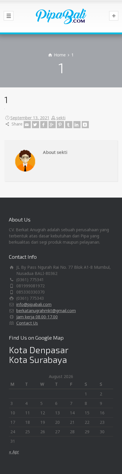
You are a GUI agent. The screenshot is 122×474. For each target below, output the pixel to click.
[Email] (27, 124)
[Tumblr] (68, 124)
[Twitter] (35, 124)
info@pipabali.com (34, 304)
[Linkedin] (77, 124)
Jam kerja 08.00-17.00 (37, 317)
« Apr (14, 452)
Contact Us (27, 323)
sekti (60, 117)
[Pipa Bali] (61, 16)
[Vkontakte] (85, 124)
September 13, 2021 (29, 117)
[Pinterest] (60, 124)
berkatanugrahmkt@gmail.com (46, 310)
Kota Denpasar (38, 349)
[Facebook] (43, 124)
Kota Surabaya (38, 359)
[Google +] (52, 124)
